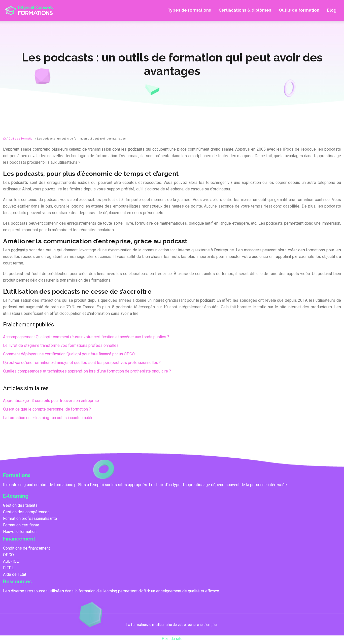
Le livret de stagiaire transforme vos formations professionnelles (61, 345)
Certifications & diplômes (245, 10)
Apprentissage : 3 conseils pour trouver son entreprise (51, 400)
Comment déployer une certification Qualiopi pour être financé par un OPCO (69, 354)
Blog (331, 10)
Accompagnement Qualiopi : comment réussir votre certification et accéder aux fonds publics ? (86, 336)
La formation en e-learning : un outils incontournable (48, 417)
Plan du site (172, 638)
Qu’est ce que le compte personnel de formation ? (47, 409)
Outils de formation (299, 10)
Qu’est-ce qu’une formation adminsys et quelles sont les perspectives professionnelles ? (82, 362)
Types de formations (189, 10)
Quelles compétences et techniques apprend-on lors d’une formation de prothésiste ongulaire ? (87, 371)
